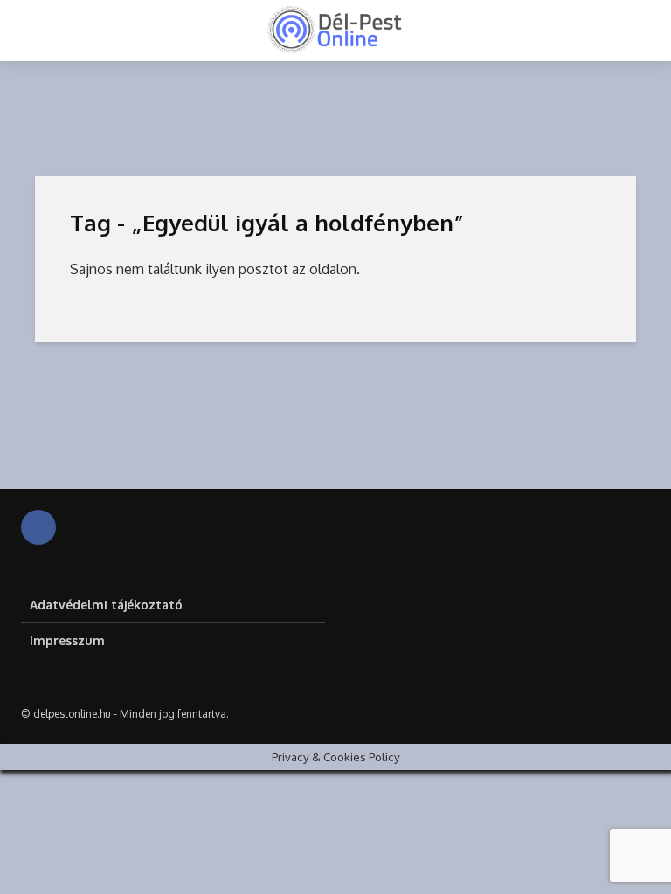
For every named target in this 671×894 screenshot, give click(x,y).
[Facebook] (38, 527)
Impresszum (67, 640)
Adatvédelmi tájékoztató (106, 604)
